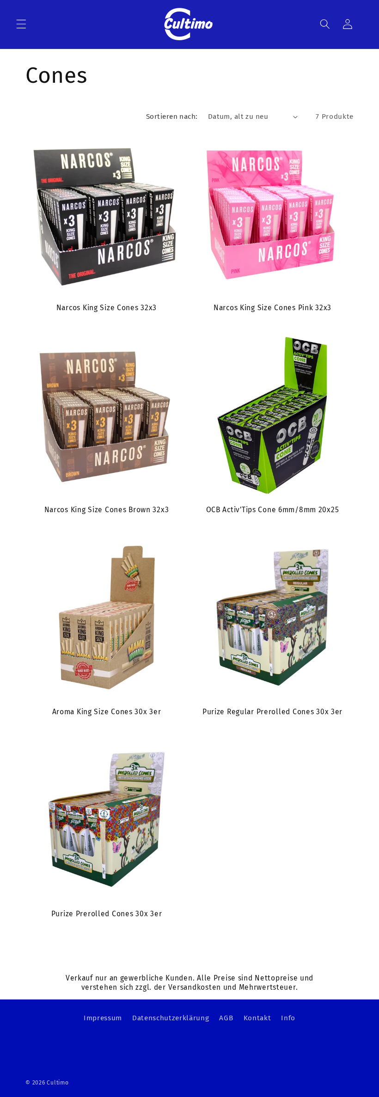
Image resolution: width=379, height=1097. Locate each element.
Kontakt (257, 1018)
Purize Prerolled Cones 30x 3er (106, 913)
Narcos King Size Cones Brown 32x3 (106, 509)
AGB (226, 1018)
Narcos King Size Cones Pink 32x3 (272, 307)
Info (288, 1018)
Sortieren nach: (172, 116)
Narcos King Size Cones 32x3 (106, 307)
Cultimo (57, 1082)
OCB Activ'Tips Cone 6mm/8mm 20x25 (272, 509)
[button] (21, 24)
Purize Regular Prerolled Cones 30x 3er (272, 711)
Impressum (103, 1018)
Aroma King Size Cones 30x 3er (106, 711)
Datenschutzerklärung (170, 1018)
